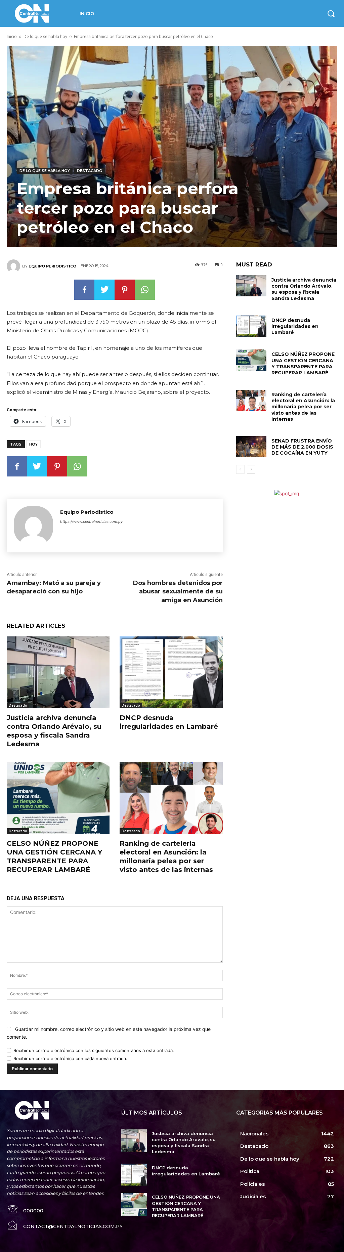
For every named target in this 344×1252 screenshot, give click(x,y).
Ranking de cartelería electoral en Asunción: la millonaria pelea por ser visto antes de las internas (303, 406)
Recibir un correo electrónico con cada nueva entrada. (70, 1058)
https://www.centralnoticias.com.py (91, 521)
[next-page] (251, 469)
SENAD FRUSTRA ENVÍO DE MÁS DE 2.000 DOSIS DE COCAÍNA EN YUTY (302, 447)
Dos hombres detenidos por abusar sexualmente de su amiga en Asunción (178, 591)
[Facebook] (84, 290)
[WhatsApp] (145, 290)
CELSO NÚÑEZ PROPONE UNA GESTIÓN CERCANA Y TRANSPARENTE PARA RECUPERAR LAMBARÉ (303, 363)
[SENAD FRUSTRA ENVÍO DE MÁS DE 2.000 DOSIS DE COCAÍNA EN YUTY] (251, 446)
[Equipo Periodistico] (14, 266)
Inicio (12, 36)
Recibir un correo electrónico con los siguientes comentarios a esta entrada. (93, 1050)
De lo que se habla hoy (45, 36)
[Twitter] (104, 290)
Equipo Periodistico (52, 266)
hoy (33, 444)
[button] (331, 13)
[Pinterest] (125, 290)
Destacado (89, 170)
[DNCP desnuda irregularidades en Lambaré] (171, 672)
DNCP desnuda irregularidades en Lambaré (294, 326)
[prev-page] (240, 469)
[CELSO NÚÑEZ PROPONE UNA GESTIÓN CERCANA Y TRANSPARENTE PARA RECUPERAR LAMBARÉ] (58, 798)
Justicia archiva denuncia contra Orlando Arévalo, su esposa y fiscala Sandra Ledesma (303, 289)
